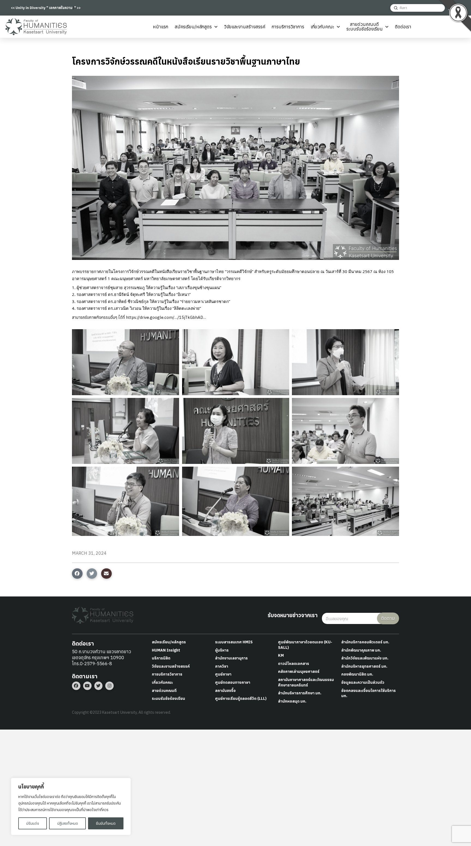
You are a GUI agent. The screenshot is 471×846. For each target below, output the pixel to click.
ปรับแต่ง (32, 823)
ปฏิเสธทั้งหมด (67, 823)
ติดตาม (388, 618)
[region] (71, 806)
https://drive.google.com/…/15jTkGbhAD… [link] (166, 317)
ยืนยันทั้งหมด (106, 823)
